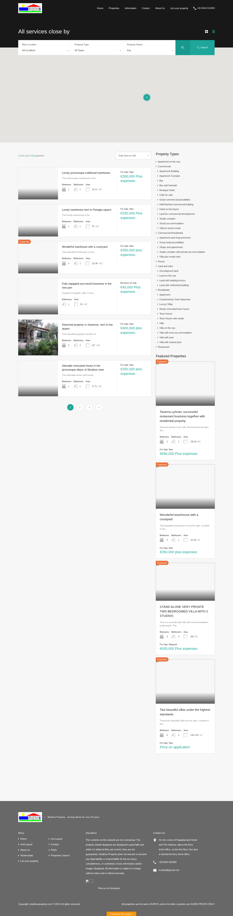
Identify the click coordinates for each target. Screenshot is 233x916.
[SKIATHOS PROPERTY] (30, 11)
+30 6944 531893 (206, 8)
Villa (161, 323)
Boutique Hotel (167, 190)
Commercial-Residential (170, 233)
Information (130, 8)
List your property (179, 8)
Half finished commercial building (176, 204)
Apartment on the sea (169, 161)
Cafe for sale (166, 195)
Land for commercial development (177, 214)
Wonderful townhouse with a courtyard (84, 246)
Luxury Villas (166, 304)
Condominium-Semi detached (174, 299)
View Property (38, 193)
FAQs (54, 850)
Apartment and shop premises (175, 237)
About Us (160, 8)
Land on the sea (167, 275)
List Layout (56, 839)
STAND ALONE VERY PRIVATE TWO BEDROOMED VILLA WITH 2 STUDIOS (184, 611)
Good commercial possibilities (175, 199)
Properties (114, 8)
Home (100, 8)
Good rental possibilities (171, 242)
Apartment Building (169, 171)
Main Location (29, 44)
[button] (167, 71)
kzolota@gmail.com (169, 870)
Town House (165, 313)
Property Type (82, 44)
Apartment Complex (169, 176)
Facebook (115, 888)
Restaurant (163, 347)
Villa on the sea (167, 328)
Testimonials (26, 855)
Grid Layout (26, 844)
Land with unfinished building (174, 285)
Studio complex (167, 218)
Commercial (164, 166)
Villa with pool (166, 337)
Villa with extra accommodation (175, 332)
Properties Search (60, 855)
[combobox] (44, 51)
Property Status (134, 44)
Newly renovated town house (174, 309)
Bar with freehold (168, 185)
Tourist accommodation (171, 223)
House (161, 261)
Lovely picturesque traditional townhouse (86, 172)
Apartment (164, 294)
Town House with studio (171, 318)
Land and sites (165, 266)
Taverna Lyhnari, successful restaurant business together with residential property (182, 416)
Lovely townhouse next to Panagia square (86, 209)
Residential (163, 290)
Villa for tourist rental (169, 228)
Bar (161, 180)
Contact (146, 8)
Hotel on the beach (169, 209)
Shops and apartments (171, 247)
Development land (168, 271)
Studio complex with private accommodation (182, 252)
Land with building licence (172, 280)
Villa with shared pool (170, 342)
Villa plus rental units (170, 256)
